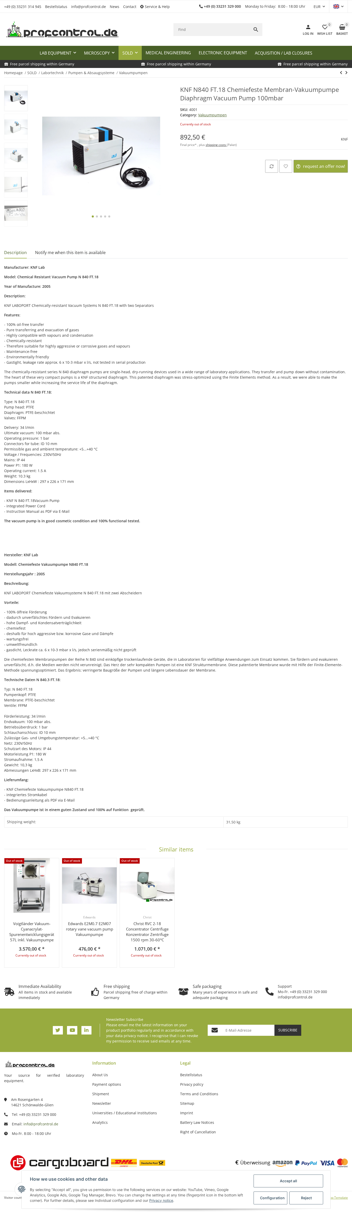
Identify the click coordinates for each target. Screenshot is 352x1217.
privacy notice (136, 1035)
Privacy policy (191, 1084)
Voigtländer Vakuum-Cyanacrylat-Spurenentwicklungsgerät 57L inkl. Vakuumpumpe (31, 931)
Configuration (272, 1198)
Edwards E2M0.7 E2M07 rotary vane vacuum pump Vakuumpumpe (89, 929)
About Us (100, 1074)
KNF (344, 139)
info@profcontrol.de (88, 6)
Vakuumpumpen (212, 114)
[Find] (255, 29)
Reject (306, 1198)
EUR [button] (317, 6)
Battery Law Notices (197, 1122)
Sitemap (187, 1103)
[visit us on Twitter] (58, 1030)
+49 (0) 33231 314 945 (22, 6)
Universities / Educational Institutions (124, 1112)
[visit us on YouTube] (72, 1030)
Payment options (106, 1084)
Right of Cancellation (198, 1131)
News (114, 6)
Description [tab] (15, 252)
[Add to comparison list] (271, 166)
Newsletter (101, 1103)
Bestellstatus (56, 6)
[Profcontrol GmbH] (62, 29)
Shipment (100, 1093)
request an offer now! (324, 166)
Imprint (186, 1112)
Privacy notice (161, 1200)
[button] (157, 6)
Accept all (288, 1181)
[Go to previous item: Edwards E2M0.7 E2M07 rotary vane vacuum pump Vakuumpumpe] (341, 73)
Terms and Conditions (199, 1093)
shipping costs (216, 145)
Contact (129, 6)
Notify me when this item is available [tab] (70, 252)
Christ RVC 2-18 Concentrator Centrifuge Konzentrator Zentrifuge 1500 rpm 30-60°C (147, 931)
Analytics (100, 1122)
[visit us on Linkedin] (86, 1030)
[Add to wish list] (285, 166)
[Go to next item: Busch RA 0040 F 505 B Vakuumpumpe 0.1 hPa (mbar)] (346, 73)
